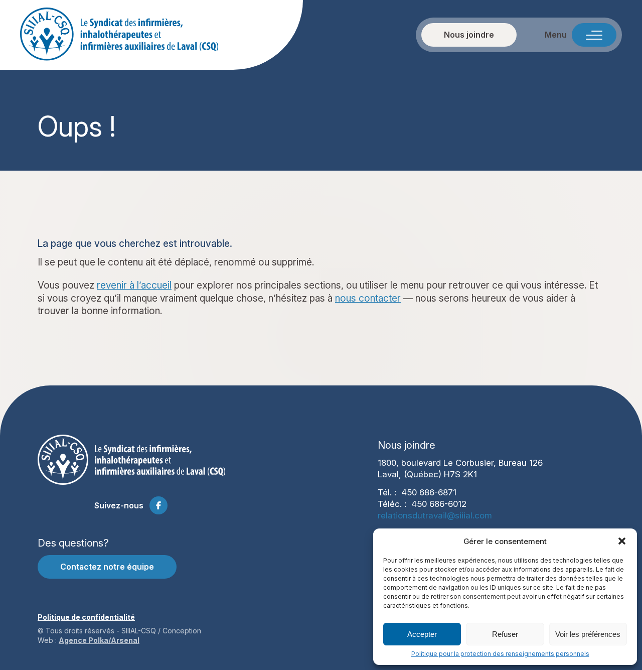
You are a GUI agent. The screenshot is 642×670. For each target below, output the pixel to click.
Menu (556, 35)
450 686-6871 (428, 492)
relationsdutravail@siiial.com (435, 515)
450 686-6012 (438, 504)
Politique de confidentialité (86, 617)
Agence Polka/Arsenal (99, 640)
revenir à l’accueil (134, 285)
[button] (622, 541)
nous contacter (368, 298)
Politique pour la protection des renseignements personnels (500, 653)
